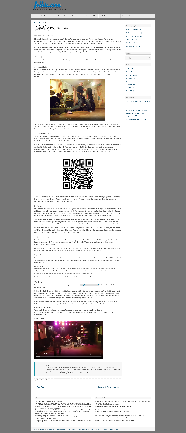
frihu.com (47, 5)
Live (43, 380)
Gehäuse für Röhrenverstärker (108, 387)
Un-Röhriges (130, 91)
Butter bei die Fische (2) (134, 29)
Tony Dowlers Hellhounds (90, 285)
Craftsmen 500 (131, 43)
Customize (131, 84)
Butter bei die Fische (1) (134, 33)
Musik (47, 380)
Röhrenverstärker (132, 82)
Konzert (39, 380)
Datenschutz (114, 429)
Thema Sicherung (132, 39)
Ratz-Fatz (40, 387)
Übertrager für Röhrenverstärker (137, 119)
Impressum (104, 429)
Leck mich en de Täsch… (135, 46)
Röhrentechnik (131, 78)
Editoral (41, 23)
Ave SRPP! (130, 107)
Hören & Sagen (131, 75)
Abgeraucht (130, 68)
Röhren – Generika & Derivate (137, 110)
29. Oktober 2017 (41, 30)
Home (36, 23)
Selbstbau (130, 87)
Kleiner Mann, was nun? (134, 36)
